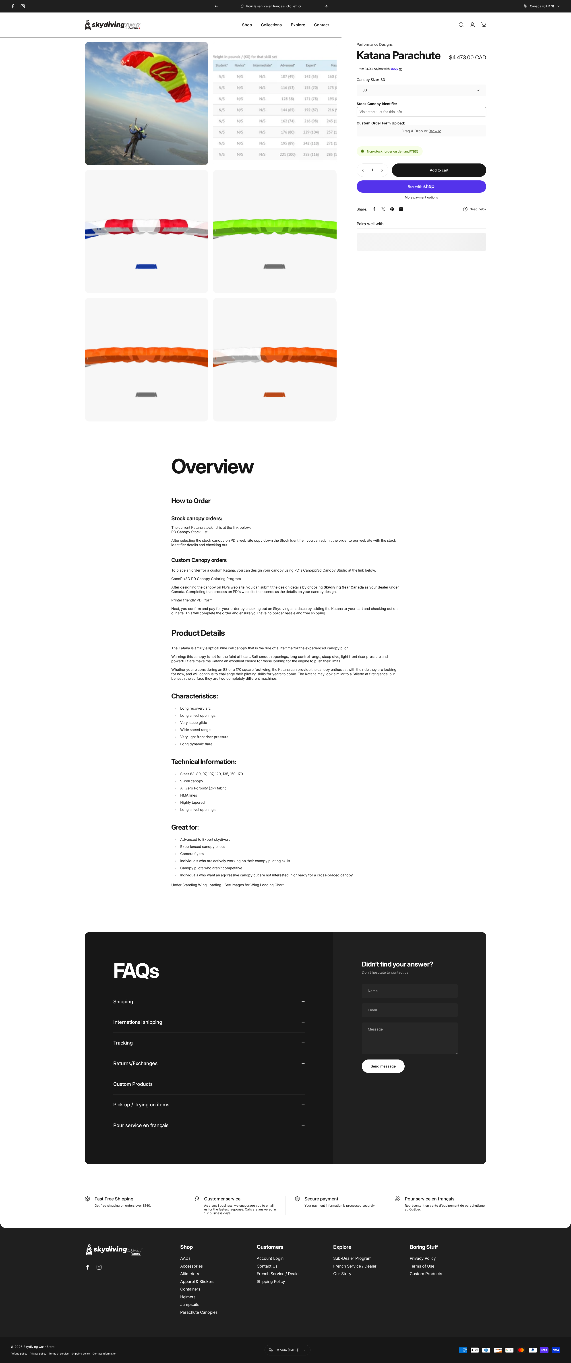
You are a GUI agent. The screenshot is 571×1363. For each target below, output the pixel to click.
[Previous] (216, 6)
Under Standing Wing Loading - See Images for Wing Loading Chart (227, 885)
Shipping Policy (271, 1281)
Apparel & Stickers (197, 1281)
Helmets (187, 1297)
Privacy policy (38, 1353)
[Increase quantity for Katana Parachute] (383, 170)
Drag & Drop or (421, 131)
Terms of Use (422, 1266)
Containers (190, 1289)
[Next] (326, 6)
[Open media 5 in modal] (146, 359)
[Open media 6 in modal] (274, 359)
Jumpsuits (189, 1304)
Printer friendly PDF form (192, 600)
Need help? (478, 209)
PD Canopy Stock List (189, 532)
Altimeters (189, 1273)
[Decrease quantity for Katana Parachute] (362, 170)
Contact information (104, 1353)
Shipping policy (80, 1353)
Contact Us (267, 1266)
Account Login (270, 1258)
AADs (185, 1258)
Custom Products (426, 1273)
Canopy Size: (371, 79)
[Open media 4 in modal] (274, 231)
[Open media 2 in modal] (274, 103)
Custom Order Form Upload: (381, 123)
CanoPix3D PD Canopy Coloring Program (206, 578)
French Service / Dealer (278, 1273)
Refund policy (19, 1353)
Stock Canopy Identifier (377, 103)
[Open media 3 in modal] (146, 231)
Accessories (191, 1266)
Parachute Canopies (198, 1312)
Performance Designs (375, 44)
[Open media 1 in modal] (146, 103)
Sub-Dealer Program (352, 1258)
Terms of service (59, 1353)
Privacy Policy (423, 1258)
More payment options (421, 197)
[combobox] (542, 6)
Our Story (342, 1273)
